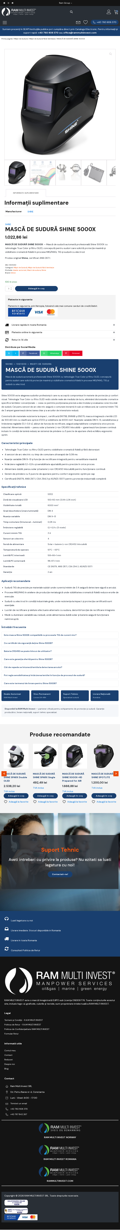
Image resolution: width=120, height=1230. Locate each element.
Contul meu (10, 1050)
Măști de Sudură (21, 39)
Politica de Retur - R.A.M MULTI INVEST (22, 1024)
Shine (43, 270)
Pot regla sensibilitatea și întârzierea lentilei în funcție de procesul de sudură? (44, 675)
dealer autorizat (19, 270)
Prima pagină (6, 39)
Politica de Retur (31, 950)
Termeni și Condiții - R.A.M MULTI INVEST (23, 1020)
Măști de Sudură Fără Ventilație (42, 39)
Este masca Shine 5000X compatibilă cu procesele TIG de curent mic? (40, 635)
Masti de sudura (34, 270)
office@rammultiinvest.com (80, 32)
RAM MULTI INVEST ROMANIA (60, 1159)
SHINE (31, 211)
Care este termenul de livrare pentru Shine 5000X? (30, 683)
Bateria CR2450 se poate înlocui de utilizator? (28, 651)
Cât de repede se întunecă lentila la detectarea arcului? (33, 667)
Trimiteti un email (18, 1103)
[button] (105, 22)
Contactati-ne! (60, 874)
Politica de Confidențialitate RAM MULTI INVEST (26, 1029)
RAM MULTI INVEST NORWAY (60, 1137)
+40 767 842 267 (18, 1114)
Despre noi (9, 1064)
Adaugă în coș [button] (16, 795)
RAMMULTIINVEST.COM (60, 1180)
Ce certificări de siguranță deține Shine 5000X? (28, 643)
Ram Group (64, 3)
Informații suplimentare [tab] (26, 193)
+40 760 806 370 (19, 1109)
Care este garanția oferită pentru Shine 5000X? (28, 659)
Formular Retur (11, 1033)
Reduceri (8, 1059)
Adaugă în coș (36, 288)
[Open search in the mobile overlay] (71, 12)
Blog (6, 1068)
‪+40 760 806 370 (48, 32)
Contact (8, 1055)
